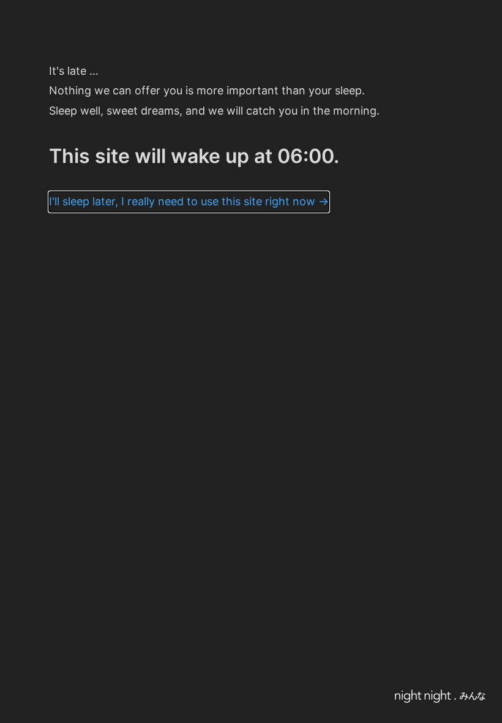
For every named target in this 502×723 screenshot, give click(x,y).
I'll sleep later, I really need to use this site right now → (189, 201)
